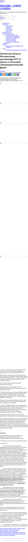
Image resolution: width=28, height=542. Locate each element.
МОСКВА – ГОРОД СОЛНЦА (10, 7)
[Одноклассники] (4, 74)
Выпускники (9, 25)
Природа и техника (11, 39)
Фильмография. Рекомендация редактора (16, 50)
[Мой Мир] (7, 74)
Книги (4, 44)
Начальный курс (7, 32)
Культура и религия (11, 40)
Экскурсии (9, 28)
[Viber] (18, 74)
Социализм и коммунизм (12, 37)
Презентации (9, 29)
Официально (6, 23)
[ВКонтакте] (1, 74)
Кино (4, 48)
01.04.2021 (2, 71)
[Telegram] (12, 74)
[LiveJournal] (9, 74)
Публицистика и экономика (13, 36)
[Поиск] (14, 16)
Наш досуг (8, 31)
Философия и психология (12, 42)
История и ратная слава (12, 35)
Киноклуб (8, 27)
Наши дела (6, 24)
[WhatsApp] (15, 74)
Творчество (6, 43)
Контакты (2, 0)
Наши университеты (8, 33)
